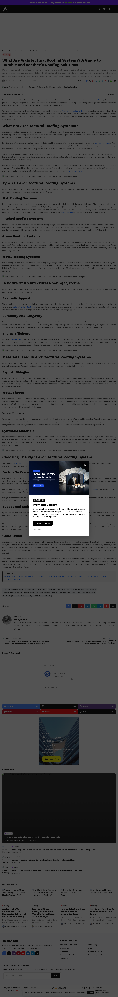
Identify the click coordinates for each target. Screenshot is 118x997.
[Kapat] (85, 465)
